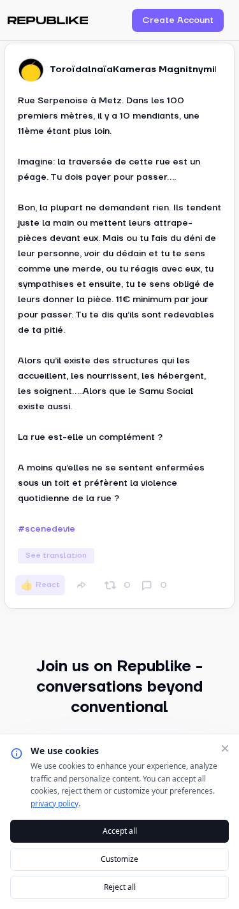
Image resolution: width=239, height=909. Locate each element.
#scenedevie (46, 529)
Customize (119, 859)
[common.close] (225, 748)
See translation (56, 555)
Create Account (178, 20)
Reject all (120, 887)
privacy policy (54, 803)
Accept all (120, 830)
